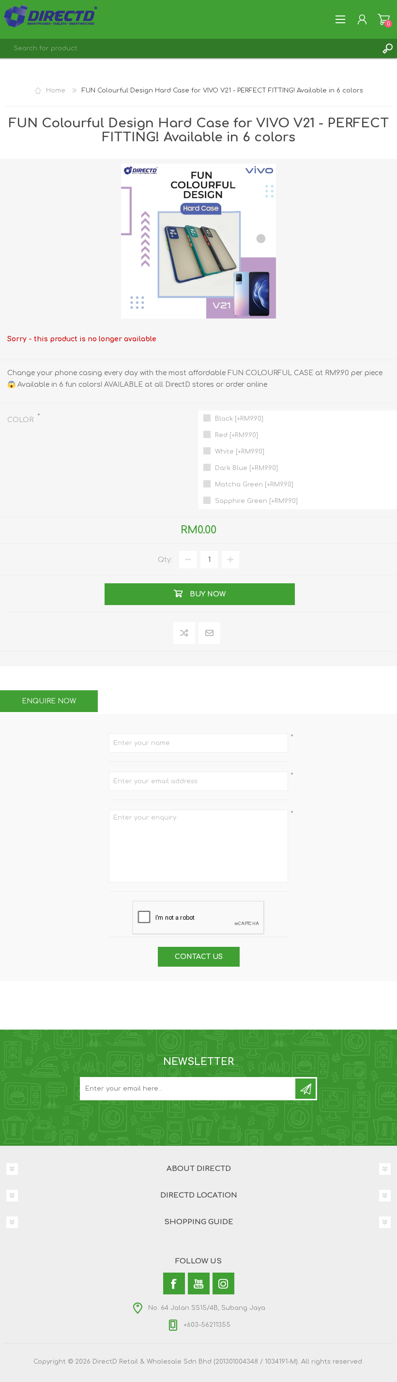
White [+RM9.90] (239, 451)
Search (387, 48)
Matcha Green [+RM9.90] (254, 484)
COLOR (21, 420)
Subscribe (305, 1088)
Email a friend (209, 633)
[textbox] (189, 48)
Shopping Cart (384, 19)
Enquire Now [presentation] (49, 701)
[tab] (49, 701)
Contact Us (199, 956)
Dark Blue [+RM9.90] (246, 468)
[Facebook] (174, 1283)
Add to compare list (184, 633)
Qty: (165, 559)
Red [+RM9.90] (236, 435)
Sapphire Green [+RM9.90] (256, 501)
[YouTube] (199, 1283)
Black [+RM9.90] (239, 418)
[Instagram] (223, 1283)
